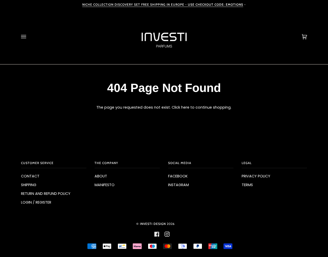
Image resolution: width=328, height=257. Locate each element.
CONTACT (30, 176)
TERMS (247, 184)
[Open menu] (28, 36)
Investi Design (153, 224)
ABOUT (101, 176)
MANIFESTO (105, 184)
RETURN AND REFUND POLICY (45, 193)
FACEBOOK (178, 176)
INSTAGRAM (178, 184)
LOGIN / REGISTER (36, 202)
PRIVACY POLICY (256, 176)
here (185, 107)
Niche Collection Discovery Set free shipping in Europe (162, 4)
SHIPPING (28, 184)
